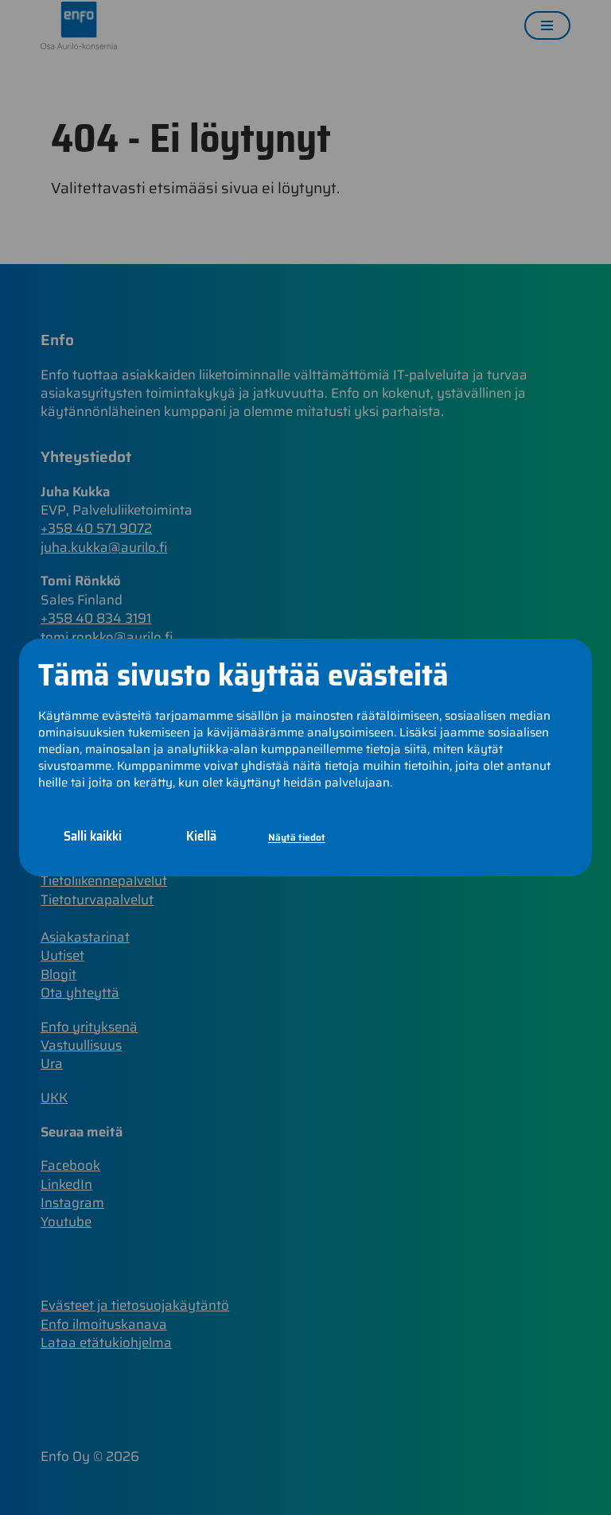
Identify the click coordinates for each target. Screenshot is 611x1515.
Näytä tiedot (296, 837)
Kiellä (201, 836)
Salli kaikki (93, 836)
